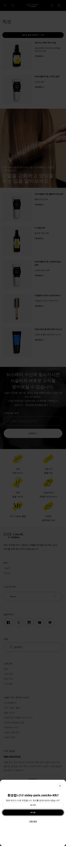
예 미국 (33, 805)
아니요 (33, 812)
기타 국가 (33, 821)
